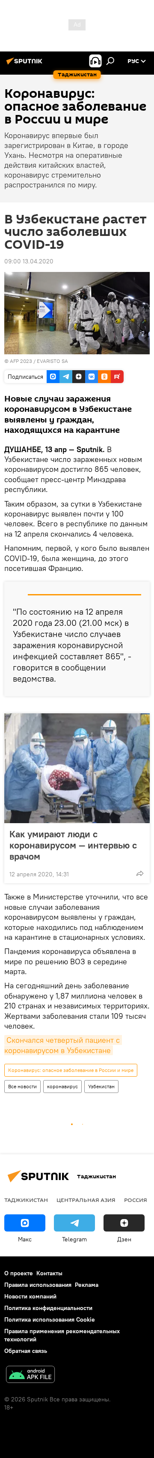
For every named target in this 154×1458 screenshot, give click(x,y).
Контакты (49, 1273)
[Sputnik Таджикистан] (25, 64)
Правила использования (37, 1285)
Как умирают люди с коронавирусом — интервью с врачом (73, 845)
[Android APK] (30, 1375)
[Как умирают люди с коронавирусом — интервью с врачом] (77, 768)
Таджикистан (26, 1200)
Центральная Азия (86, 1200)
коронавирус (62, 1086)
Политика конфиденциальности (48, 1308)
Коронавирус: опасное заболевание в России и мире (70, 1070)
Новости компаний (30, 1296)
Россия (135, 1200)
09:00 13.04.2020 (28, 261)
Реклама (86, 1285)
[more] (139, 873)
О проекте (18, 1273)
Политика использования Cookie (49, 1319)
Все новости (22, 1086)
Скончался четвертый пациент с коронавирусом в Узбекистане (63, 1045)
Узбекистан (101, 1086)
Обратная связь (25, 1351)
